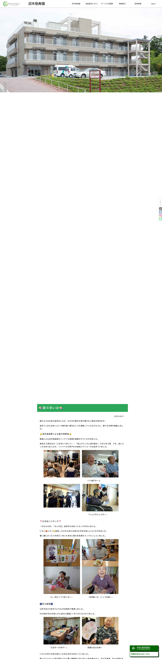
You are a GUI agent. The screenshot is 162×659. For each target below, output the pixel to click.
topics (153, 4)
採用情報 (138, 4)
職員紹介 (122, 4)
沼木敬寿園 (76, 4)
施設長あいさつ (91, 4)
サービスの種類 (107, 4)
